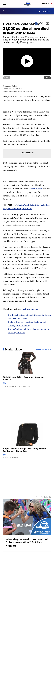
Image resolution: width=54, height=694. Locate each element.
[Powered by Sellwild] (47, 497)
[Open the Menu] (4, 4)
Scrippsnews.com (30, 309)
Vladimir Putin (35, 188)
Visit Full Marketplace (43, 349)
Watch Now (46, 4)
